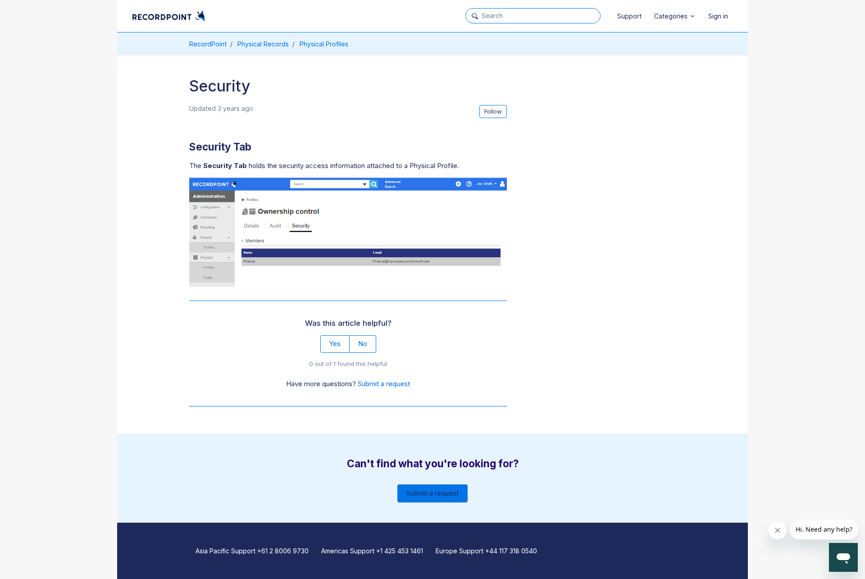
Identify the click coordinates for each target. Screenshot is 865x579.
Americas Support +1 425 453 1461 (372, 551)
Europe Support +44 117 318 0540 (486, 551)
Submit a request (384, 383)
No (362, 343)
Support (629, 16)
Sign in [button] (718, 16)
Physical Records (263, 44)
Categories (671, 16)
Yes (335, 343)
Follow (493, 111)
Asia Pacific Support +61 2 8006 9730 (252, 551)
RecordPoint (208, 44)
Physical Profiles (324, 44)
